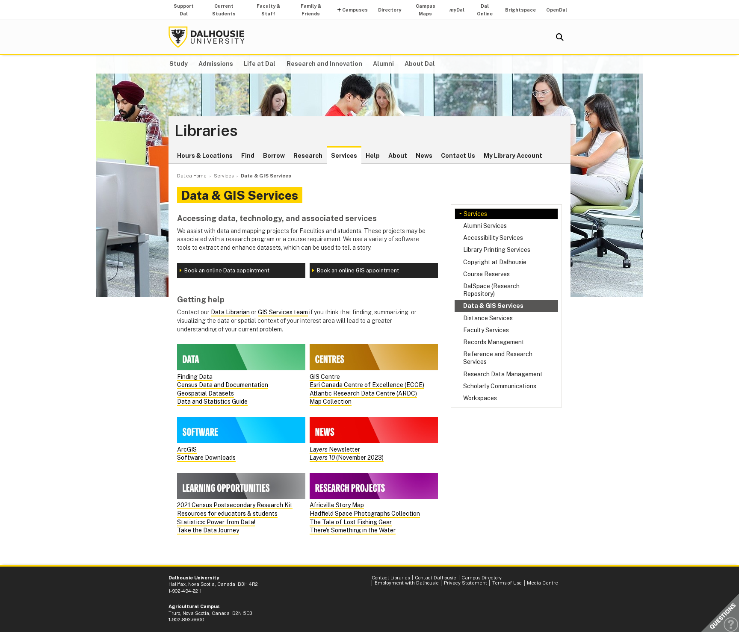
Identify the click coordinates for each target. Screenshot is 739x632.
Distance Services (488, 318)
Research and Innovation (324, 63)
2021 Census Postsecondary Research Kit (235, 505)
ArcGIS (187, 449)
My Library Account (513, 155)
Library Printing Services (496, 249)
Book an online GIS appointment (358, 270)
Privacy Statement (465, 583)
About (397, 155)
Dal (456, 9)
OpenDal (556, 9)
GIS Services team (283, 312)
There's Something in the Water (353, 530)
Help (373, 155)
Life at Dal (259, 63)
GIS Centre (325, 376)
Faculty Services (486, 330)
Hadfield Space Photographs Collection (365, 513)
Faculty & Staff (268, 9)
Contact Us (458, 155)
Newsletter (335, 449)
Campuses (355, 9)
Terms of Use (507, 583)
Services (344, 155)
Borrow (274, 155)
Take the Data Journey (208, 530)
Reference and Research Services (497, 358)
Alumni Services (485, 225)
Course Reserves (486, 274)
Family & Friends (311, 9)
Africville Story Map (337, 505)
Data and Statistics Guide (212, 401)
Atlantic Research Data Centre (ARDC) (363, 393)
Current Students (224, 9)
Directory (389, 9)
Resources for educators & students (227, 513)
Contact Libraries (391, 578)
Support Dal (184, 9)
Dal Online (485, 9)
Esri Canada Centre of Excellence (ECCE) (367, 384)
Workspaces (480, 398)
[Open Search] (560, 37)
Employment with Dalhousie (407, 583)
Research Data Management (503, 374)
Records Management (493, 342)
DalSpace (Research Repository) (491, 290)
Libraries (206, 130)
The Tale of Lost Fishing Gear (351, 522)
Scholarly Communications (499, 386)
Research (307, 155)
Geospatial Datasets (205, 393)
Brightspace (520, 9)
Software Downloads (206, 457)
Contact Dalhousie (435, 578)
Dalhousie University (206, 37)
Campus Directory (481, 578)
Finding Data (195, 376)
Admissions (215, 63)
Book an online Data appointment (226, 270)
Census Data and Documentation (222, 384)
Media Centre (542, 583)
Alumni (383, 63)
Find (247, 155)
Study (178, 63)
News (424, 155)
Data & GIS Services (493, 305)
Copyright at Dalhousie (494, 262)
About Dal (420, 63)
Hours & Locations (205, 155)
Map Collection (331, 401)
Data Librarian (230, 312)
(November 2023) (347, 457)
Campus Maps (425, 9)
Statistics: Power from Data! (216, 522)
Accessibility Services (493, 237)
